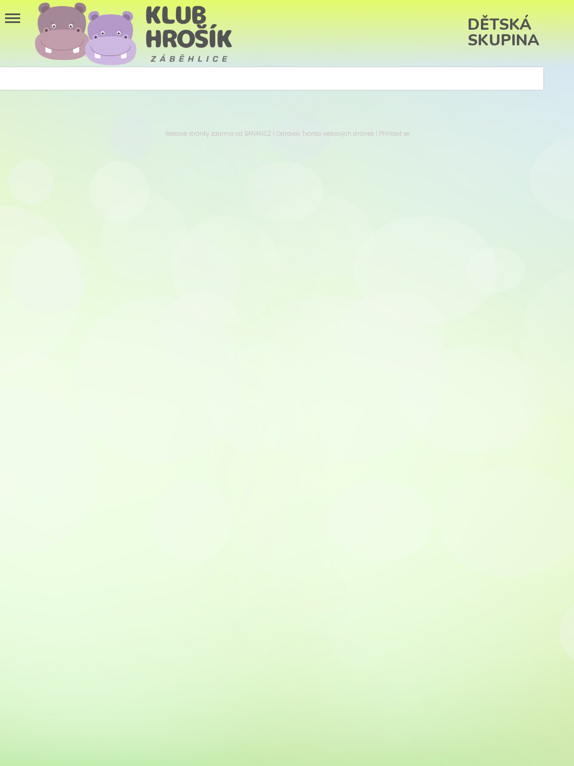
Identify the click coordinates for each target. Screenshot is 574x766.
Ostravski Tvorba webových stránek (325, 134)
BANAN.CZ (257, 134)
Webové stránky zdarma (199, 134)
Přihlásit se (394, 134)
